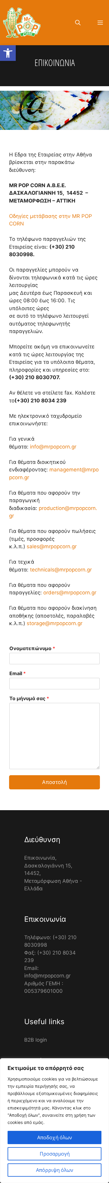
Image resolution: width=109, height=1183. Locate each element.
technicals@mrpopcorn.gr (61, 570)
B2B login (35, 1040)
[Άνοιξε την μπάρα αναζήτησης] (78, 22)
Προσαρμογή (55, 1153)
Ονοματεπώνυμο (32, 648)
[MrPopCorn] (22, 23)
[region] (54, 1120)
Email (17, 673)
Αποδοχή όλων (54, 1137)
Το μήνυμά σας (29, 698)
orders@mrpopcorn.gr (69, 593)
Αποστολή (54, 782)
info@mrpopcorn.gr (53, 447)
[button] (8, 53)
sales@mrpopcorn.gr (52, 546)
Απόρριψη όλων (54, 1170)
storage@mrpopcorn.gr (54, 623)
